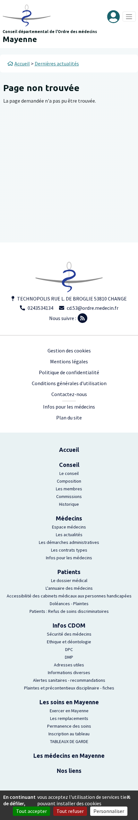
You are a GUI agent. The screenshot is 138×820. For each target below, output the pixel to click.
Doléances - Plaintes (69, 603)
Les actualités (69, 534)
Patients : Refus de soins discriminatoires (69, 611)
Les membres (69, 489)
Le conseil (69, 473)
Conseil (69, 464)
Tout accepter (31, 811)
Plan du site (69, 417)
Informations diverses (69, 672)
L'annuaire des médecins (69, 588)
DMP (69, 657)
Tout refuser (70, 811)
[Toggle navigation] (129, 16)
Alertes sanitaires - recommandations (69, 680)
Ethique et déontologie (69, 642)
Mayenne (20, 39)
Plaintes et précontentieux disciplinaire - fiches (69, 688)
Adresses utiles (69, 665)
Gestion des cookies (69, 350)
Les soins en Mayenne (69, 702)
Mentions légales (69, 361)
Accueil (69, 449)
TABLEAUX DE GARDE (69, 741)
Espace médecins (69, 527)
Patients (69, 572)
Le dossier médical (69, 580)
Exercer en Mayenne (69, 711)
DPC (69, 649)
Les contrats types (69, 550)
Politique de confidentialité (69, 372)
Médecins (69, 518)
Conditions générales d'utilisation (69, 383)
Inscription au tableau (69, 734)
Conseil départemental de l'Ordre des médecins (50, 32)
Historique (69, 504)
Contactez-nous (69, 394)
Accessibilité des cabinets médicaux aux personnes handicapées (69, 596)
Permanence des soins (69, 726)
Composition (69, 481)
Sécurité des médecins (69, 634)
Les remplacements (69, 718)
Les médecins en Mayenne (69, 755)
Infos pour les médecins (69, 406)
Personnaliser (108, 811)
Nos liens (69, 770)
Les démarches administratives (69, 542)
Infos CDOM (69, 625)
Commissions (69, 496)
